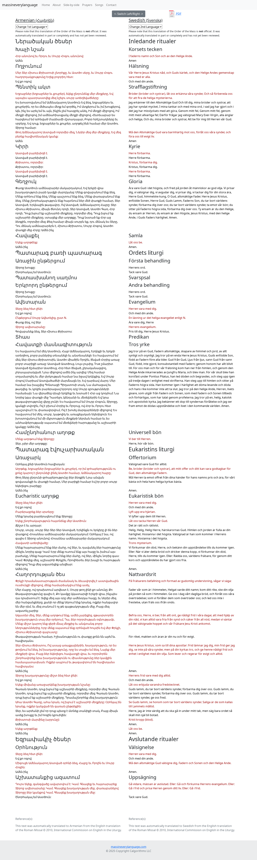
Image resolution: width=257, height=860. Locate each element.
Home (46, 5)
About (57, 5)
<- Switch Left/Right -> (128, 14)
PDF (178, 14)
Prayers (87, 5)
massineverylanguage (20, 4)
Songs (99, 5)
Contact (111, 5)
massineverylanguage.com (128, 847)
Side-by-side (71, 5)
